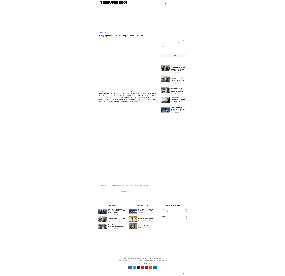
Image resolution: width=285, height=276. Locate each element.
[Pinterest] (146, 267)
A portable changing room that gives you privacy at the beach (177, 90)
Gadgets (174, 214)
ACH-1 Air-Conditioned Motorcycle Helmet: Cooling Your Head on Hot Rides (178, 79)
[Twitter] (134, 267)
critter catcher (103, 185)
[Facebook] (130, 267)
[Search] (185, 3)
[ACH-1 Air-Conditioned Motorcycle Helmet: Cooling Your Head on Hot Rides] (165, 79)
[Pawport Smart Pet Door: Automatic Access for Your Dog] (133, 226)
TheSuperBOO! (116, 274)
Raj (105, 38)
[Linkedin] (155, 267)
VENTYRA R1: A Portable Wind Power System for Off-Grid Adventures (178, 99)
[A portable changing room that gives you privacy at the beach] (165, 90)
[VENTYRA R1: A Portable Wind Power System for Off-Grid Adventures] (165, 100)
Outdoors (174, 209)
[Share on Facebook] (132, 191)
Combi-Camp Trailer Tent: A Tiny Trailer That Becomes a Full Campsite (178, 109)
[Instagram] (138, 267)
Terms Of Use (164, 274)
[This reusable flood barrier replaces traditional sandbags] (133, 219)
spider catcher (138, 185)
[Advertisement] (128, 114)
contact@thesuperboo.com (145, 263)
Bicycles (174, 216)
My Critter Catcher (114, 185)
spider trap (146, 185)
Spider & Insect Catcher (126, 185)
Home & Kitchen (174, 211)
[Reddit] (150, 267)
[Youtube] (142, 267)
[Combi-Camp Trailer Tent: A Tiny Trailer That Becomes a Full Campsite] (165, 110)
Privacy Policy (155, 274)
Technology (174, 218)
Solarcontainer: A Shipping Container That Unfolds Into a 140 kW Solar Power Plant (178, 68)
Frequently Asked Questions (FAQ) (178, 274)
